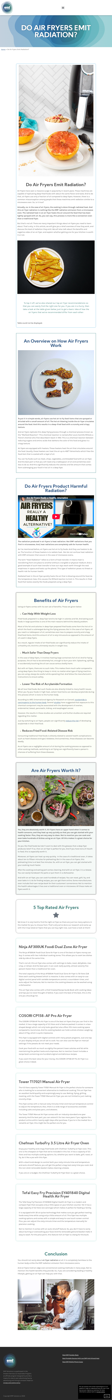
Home (3, 49)
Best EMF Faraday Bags (70, 1355)
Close (106, 1396)
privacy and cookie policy (11, 1383)
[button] (63, 7)
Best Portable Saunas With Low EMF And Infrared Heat (80, 1358)
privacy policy (101, 1392)
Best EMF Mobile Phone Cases (72, 1362)
